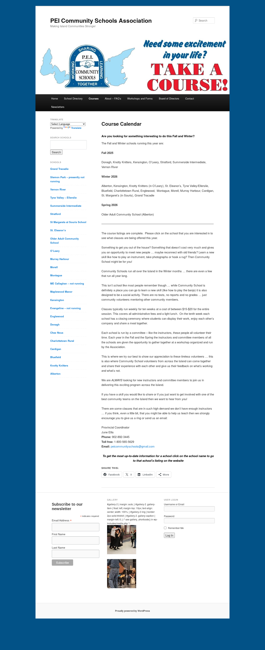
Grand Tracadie (59, 169)
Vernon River (58, 189)
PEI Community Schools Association (101, 20)
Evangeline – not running (65, 308)
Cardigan (55, 349)
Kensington (57, 300)
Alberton (55, 373)
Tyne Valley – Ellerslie (63, 197)
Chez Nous (56, 332)
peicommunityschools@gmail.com (133, 446)
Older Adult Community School (64, 240)
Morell (54, 267)
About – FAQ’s (113, 98)
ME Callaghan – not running (67, 283)
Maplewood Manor (61, 291)
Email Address (62, 520)
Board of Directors (169, 98)
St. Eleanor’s (58, 230)
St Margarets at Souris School (68, 222)
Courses (94, 98)
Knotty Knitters (59, 365)
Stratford (55, 214)
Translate (76, 128)
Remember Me (176, 528)
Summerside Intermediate (65, 206)
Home (54, 98)
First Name (58, 534)
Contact (189, 98)
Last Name (58, 547)
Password (169, 516)
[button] (132, 540)
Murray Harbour (59, 259)
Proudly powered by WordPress (132, 610)
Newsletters (57, 107)
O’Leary (55, 251)
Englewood (57, 316)
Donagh (55, 324)
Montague (56, 275)
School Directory (73, 98)
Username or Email (174, 504)
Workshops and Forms (140, 98)
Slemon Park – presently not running (67, 179)
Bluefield (55, 357)
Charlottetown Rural (62, 341)
